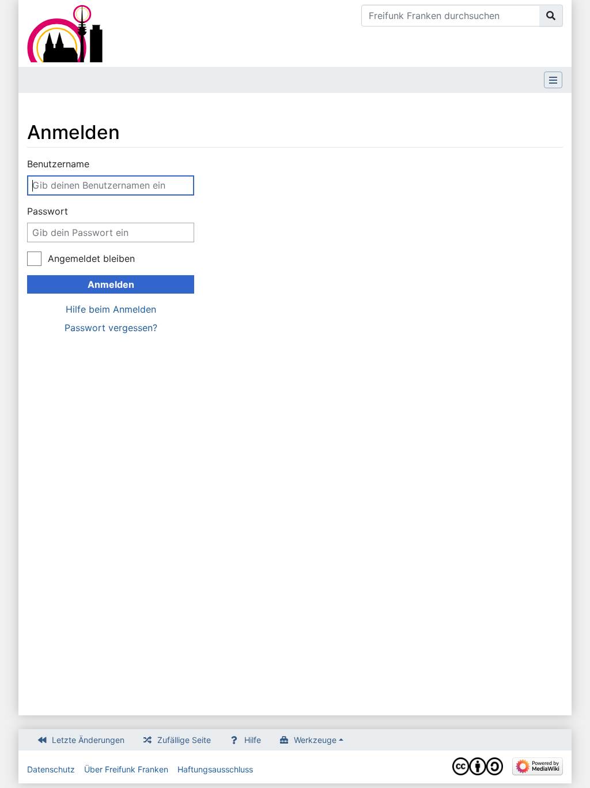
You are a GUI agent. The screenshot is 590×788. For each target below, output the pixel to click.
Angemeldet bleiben (91, 258)
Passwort (47, 211)
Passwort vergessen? (111, 327)
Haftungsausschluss (215, 769)
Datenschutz (51, 769)
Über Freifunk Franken (126, 769)
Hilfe (252, 740)
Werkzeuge (315, 740)
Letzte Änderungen (88, 740)
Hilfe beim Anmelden (111, 309)
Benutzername (58, 164)
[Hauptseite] (65, 32)
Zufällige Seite (184, 740)
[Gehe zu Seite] (551, 16)
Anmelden (111, 284)
